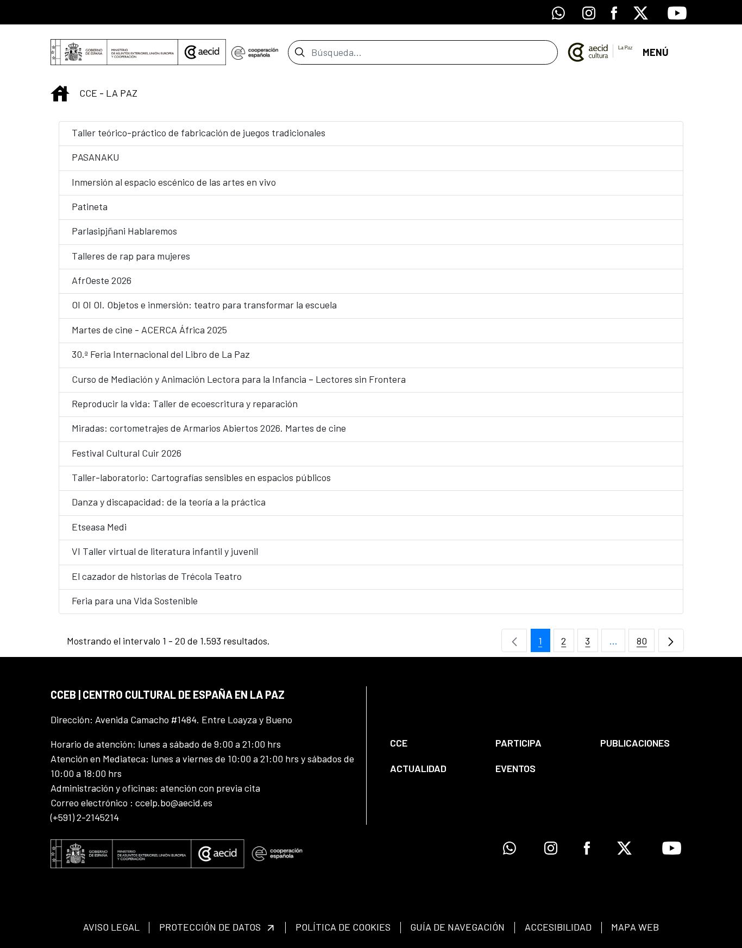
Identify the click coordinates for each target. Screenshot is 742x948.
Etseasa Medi (99, 527)
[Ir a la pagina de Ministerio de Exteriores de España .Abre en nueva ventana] (114, 52)
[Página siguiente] (671, 640)
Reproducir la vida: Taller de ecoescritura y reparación (185, 403)
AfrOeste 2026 (101, 280)
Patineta (90, 206)
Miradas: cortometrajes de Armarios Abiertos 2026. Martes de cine (209, 428)
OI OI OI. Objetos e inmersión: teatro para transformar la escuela (204, 305)
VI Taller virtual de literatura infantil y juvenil (165, 551)
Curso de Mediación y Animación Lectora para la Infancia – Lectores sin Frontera (239, 379)
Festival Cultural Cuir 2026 (126, 453)
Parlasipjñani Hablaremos (124, 231)
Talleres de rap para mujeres (131, 256)
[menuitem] (433, 743)
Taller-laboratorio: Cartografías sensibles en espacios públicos (201, 477)
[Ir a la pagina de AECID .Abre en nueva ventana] (202, 52)
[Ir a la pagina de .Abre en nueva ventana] (254, 52)
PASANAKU (96, 157)
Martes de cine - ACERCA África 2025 (149, 330)
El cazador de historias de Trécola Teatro (157, 576)
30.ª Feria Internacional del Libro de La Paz (161, 354)
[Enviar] (299, 52)
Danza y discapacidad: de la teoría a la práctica (169, 502)
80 (646, 643)
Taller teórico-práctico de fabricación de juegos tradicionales (198, 132)
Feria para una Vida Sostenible (135, 600)
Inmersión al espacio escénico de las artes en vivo (174, 182)
